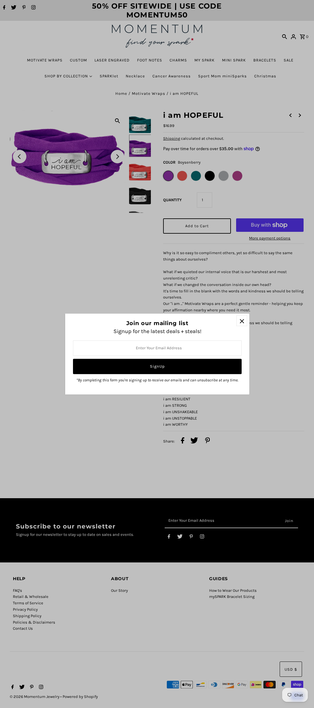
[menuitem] (44, 60)
